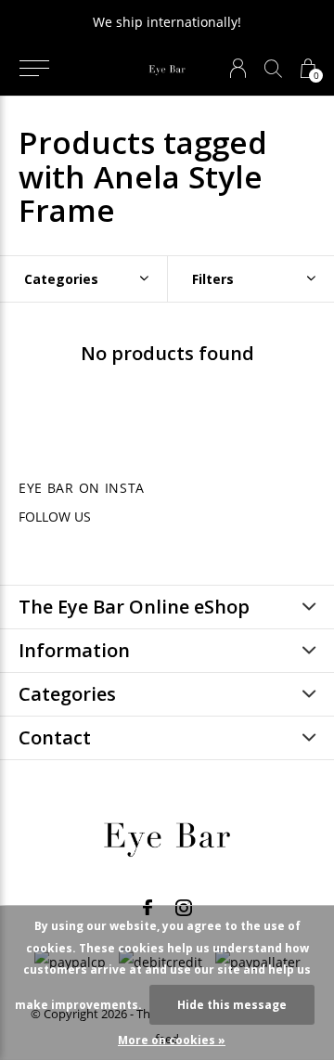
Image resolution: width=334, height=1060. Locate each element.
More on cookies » (171, 1040)
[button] (34, 69)
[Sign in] (238, 68)
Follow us (55, 516)
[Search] (273, 68)
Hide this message (232, 1005)
